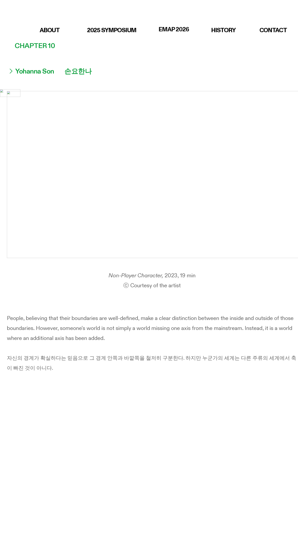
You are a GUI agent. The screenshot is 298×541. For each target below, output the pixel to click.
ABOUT (50, 30)
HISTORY (223, 30)
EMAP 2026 (174, 29)
